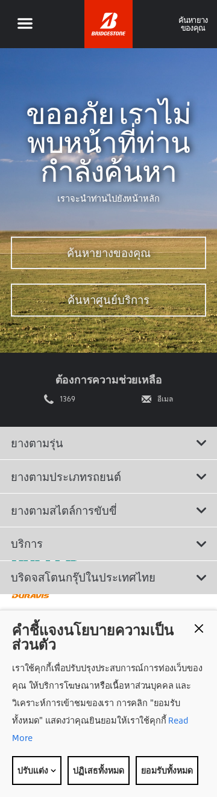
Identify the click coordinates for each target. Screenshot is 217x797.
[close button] (199, 628)
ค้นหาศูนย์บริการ (108, 299)
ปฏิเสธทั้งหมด (98, 770)
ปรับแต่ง (33, 770)
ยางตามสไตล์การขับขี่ (64, 510)
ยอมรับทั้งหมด (167, 770)
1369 (67, 399)
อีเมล (165, 399)
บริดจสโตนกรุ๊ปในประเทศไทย (83, 577)
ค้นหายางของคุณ (109, 252)
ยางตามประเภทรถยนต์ (66, 476)
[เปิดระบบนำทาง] (24, 24)
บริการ (27, 543)
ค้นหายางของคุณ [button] (193, 24)
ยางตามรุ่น (37, 443)
